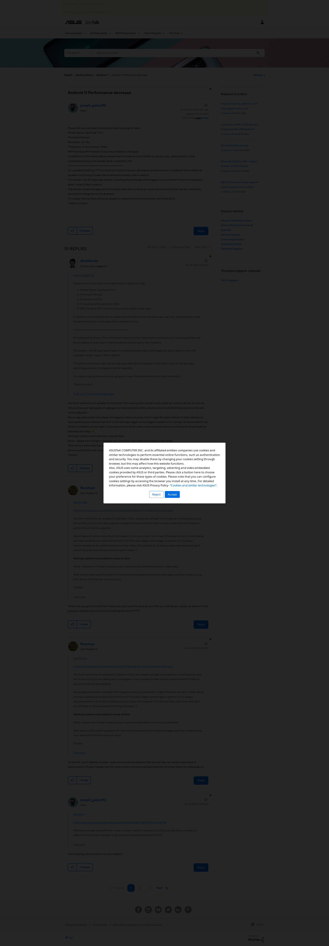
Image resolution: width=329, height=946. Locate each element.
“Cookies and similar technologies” (193, 485)
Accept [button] (172, 494)
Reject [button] (156, 494)
